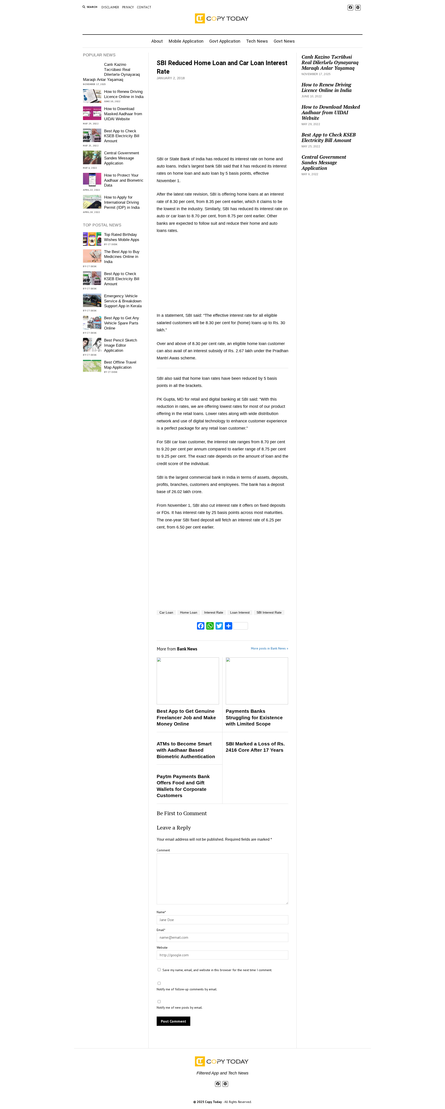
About (157, 41)
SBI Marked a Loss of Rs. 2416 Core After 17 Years (255, 747)
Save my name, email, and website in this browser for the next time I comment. (217, 970)
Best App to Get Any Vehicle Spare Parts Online (121, 323)
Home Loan (188, 612)
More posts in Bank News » (269, 648)
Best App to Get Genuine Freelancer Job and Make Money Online (186, 717)
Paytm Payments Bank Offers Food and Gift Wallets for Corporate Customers (183, 786)
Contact (144, 7)
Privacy (128, 7)
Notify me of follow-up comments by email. (187, 989)
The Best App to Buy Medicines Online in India (122, 257)
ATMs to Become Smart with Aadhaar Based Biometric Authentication (186, 750)
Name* (161, 912)
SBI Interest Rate (269, 612)
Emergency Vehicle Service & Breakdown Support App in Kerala (123, 301)
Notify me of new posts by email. (180, 1007)
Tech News (257, 41)
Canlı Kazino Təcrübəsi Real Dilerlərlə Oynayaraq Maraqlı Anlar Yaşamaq (111, 72)
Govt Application (224, 41)
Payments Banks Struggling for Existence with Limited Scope (254, 717)
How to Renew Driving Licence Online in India (123, 94)
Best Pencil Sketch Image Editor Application (120, 345)
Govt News (284, 41)
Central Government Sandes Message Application (121, 158)
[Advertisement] (223, 116)
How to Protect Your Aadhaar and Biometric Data (123, 180)
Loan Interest (240, 612)
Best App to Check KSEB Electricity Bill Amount (121, 136)
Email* (161, 930)
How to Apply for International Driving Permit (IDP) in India (122, 202)
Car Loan (166, 612)
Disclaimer (110, 7)
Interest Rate (213, 612)
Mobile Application (185, 41)
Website (162, 947)
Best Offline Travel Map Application (120, 365)
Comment (163, 850)
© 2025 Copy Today (207, 1102)
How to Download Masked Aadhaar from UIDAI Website (123, 114)
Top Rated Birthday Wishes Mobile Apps (121, 237)
